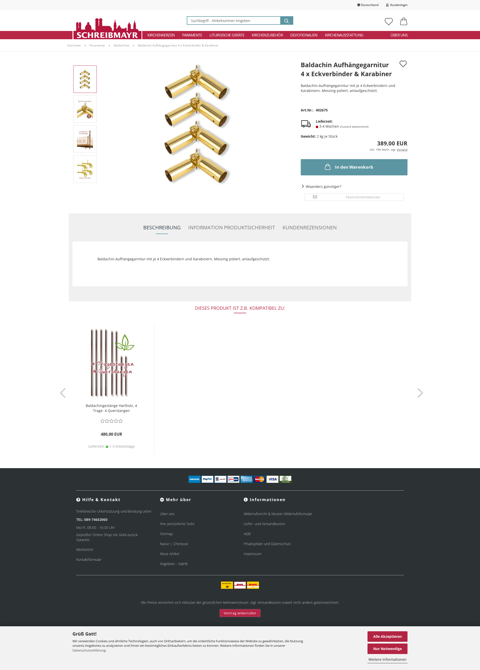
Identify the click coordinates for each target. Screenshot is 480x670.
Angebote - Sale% (174, 563)
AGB (247, 533)
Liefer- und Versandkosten (264, 523)
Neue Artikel (169, 553)
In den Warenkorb (354, 167)
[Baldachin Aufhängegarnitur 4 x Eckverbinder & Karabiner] (197, 123)
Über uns (399, 34)
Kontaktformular (88, 559)
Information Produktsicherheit (231, 227)
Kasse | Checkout (174, 543)
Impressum (253, 553)
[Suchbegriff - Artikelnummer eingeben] (286, 20)
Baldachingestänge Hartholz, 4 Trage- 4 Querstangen (111, 408)
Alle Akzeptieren (387, 636)
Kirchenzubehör (267, 34)
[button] (403, 20)
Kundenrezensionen (309, 227)
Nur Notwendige (387, 648)
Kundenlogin (398, 5)
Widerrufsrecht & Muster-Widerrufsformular (278, 513)
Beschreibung (162, 227)
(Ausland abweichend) (354, 126)
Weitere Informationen (387, 659)
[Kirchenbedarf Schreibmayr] (107, 20)
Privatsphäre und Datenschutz (267, 543)
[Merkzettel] (388, 20)
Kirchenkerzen (161, 34)
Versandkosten (269, 602)
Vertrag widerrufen (240, 613)
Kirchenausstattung (344, 34)
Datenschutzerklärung (89, 650)
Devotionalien (304, 34)
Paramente (192, 34)
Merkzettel (84, 549)
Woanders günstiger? (323, 186)
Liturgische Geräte (227, 34)
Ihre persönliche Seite (177, 523)
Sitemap (166, 533)
